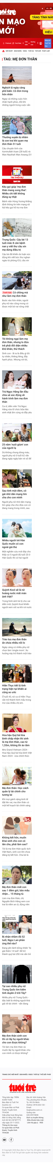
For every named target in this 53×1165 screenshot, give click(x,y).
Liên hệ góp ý (32, 1123)
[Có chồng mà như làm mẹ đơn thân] (17, 280)
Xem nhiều (18, 51)
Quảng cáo (33, 43)
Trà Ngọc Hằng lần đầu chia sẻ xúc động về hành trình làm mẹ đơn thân (15, 396)
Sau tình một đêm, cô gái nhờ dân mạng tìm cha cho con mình (14, 494)
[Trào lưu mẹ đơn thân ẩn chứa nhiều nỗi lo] (17, 627)
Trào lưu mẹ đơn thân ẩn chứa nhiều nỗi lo (14, 641)
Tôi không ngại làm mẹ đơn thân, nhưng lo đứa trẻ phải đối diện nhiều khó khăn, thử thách (15, 343)
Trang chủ (6, 1074)
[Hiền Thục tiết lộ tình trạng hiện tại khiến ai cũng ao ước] (17, 673)
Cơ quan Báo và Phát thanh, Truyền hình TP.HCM (10, 1130)
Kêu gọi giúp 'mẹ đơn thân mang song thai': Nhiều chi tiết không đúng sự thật (14, 191)
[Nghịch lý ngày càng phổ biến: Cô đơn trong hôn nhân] (17, 75)
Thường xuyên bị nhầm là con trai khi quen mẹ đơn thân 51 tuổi (15, 141)
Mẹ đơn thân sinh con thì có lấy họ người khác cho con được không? (15, 1039)
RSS (41, 1123)
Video (25, 51)
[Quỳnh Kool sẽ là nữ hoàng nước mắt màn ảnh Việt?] (17, 578)
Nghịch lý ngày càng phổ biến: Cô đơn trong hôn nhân (15, 91)
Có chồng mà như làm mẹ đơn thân (15, 294)
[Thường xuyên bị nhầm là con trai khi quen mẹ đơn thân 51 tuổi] (17, 125)
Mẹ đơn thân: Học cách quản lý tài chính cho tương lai (15, 791)
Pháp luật (46, 51)
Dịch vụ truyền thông (35, 1118)
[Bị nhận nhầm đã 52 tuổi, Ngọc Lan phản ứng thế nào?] (17, 924)
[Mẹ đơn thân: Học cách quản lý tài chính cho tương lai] (17, 776)
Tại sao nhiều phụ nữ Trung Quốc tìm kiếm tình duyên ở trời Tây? (14, 990)
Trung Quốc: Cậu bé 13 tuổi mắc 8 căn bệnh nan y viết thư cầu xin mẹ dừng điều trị (15, 244)
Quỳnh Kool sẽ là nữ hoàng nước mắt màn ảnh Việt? (14, 593)
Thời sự (31, 51)
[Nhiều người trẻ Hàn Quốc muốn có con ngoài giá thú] (17, 528)
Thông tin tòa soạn (10, 1125)
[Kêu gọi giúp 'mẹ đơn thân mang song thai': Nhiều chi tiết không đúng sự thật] (17, 174)
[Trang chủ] (3, 51)
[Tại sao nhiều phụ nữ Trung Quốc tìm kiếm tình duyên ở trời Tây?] (17, 974)
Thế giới (38, 51)
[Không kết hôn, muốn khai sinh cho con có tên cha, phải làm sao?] (17, 825)
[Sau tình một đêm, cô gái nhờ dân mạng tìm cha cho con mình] (17, 478)
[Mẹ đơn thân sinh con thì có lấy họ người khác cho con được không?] (17, 1023)
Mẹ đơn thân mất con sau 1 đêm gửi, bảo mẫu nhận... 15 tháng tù (15, 890)
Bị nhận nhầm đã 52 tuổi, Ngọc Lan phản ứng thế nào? (13, 940)
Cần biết (26, 43)
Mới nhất (9, 51)
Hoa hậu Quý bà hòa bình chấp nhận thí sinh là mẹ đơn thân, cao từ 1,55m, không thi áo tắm (16, 740)
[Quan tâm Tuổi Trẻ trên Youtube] (4, 1140)
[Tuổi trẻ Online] (23, 1088)
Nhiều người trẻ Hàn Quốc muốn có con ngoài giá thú (13, 544)
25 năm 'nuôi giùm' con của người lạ (15, 446)
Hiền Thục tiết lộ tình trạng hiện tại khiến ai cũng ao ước (14, 689)
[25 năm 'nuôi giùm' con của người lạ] (17, 432)
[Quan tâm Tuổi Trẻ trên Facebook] (11, 1140)
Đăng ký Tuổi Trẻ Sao (47, 43)
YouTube (18, 43)
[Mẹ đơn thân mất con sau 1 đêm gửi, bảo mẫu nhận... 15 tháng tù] (17, 875)
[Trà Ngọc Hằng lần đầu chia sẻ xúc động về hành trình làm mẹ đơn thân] (17, 379)
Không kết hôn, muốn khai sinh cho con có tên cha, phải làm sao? (14, 841)
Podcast (8, 43)
